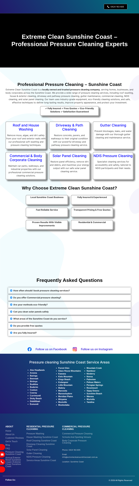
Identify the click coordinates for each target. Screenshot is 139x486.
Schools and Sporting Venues (76, 437)
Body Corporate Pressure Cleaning (74, 441)
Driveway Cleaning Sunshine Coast (40, 445)
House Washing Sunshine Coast (42, 437)
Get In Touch (11, 441)
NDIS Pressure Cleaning (38, 457)
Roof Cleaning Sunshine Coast (41, 440)
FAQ (7, 448)
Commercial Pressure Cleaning (77, 433)
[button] (132, 6)
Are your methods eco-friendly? (30, 304)
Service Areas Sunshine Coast (41, 460)
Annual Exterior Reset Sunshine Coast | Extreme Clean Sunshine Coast (13, 462)
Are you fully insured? (25, 332)
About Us (9, 434)
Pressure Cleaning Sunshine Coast (14, 453)
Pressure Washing (35, 433)
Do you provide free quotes (27, 325)
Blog (7, 445)
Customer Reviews (14, 438)
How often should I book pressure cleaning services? (41, 290)
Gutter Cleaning (34, 453)
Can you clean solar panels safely (31, 311)
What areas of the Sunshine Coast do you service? (40, 318)
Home (8, 431)
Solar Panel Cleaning (36, 450)
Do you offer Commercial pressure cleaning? (37, 297)
